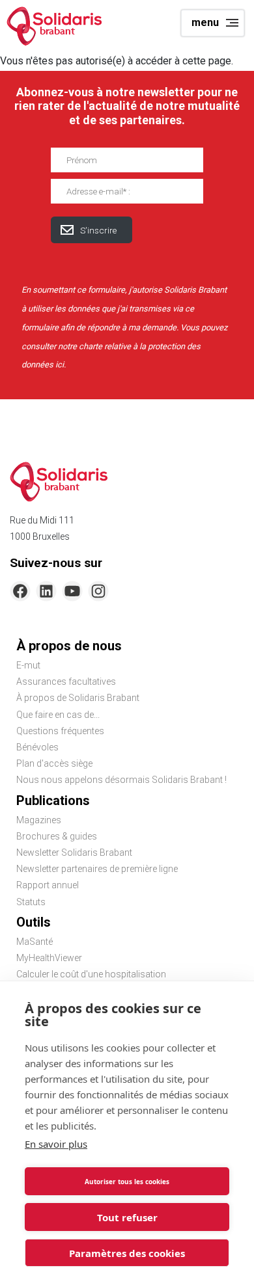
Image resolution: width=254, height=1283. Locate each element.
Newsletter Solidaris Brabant (74, 852)
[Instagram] (98, 591)
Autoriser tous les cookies (127, 1181)
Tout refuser (127, 1217)
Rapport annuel (47, 885)
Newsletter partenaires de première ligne (97, 869)
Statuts (31, 902)
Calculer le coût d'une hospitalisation (91, 974)
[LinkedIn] (46, 591)
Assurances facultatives (66, 681)
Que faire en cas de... (58, 714)
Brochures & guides (56, 836)
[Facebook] (20, 591)
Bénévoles (37, 747)
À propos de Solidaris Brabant (77, 698)
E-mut (28, 665)
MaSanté (34, 941)
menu (205, 22)
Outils (33, 922)
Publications (53, 800)
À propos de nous (69, 646)
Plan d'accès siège (54, 763)
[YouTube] (72, 591)
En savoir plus (56, 1143)
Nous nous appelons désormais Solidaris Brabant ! (121, 779)
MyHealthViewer (49, 958)
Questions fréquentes (60, 731)
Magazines (38, 820)
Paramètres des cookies (127, 1253)
